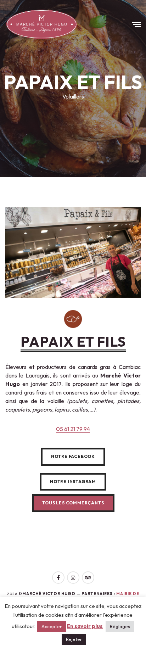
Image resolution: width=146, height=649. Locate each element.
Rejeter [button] (74, 639)
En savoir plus (85, 626)
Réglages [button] (120, 626)
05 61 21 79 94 (73, 428)
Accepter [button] (51, 626)
